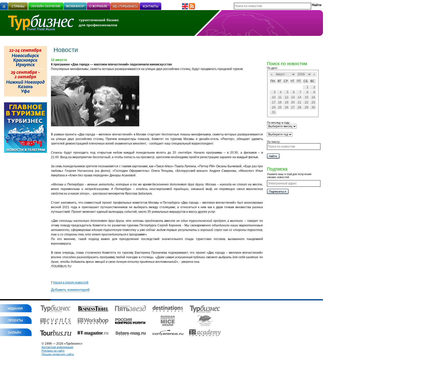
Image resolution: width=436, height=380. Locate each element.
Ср (286, 81)
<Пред (271, 74)
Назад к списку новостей (70, 282)
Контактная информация (57, 347)
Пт (299, 81)
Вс (312, 81)
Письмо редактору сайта (58, 354)
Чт (292, 81)
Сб (306, 81)
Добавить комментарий (70, 290)
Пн (272, 81)
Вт (279, 81)
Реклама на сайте (53, 350)
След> (314, 74)
